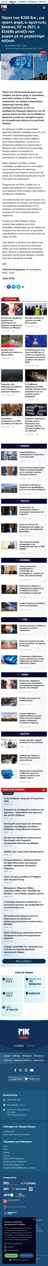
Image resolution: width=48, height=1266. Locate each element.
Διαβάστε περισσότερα (21, 1239)
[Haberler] (35, 996)
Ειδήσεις (16, 1056)
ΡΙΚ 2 (5, 1150)
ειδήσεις (12, 2)
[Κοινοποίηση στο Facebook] (9, 287)
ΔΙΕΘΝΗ (43, 52)
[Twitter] (20, 1071)
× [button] (34, 1219)
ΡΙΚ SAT (6, 1156)
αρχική (4, 2)
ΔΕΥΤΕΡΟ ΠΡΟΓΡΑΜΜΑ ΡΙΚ (14, 1162)
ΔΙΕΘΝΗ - (6, 846)
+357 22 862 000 (13, 1100)
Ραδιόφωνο (39, 1056)
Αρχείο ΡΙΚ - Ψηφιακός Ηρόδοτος (16, 1135)
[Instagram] (26, 1071)
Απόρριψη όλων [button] (26, 1255)
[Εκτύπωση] (22, 286)
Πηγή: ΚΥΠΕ (8, 278)
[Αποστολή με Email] (18, 287)
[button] (5, 1243)
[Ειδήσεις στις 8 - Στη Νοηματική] (35, 982)
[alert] (19, 1240)
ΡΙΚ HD (6, 1153)
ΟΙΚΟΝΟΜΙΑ (25, 560)
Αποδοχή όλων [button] (11, 1255)
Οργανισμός (39, 1060)
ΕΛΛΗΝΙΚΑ (19, 1046)
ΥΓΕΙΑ (24, 620)
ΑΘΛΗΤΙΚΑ (24, 734)
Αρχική (7, 1056)
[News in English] (12, 1010)
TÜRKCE (30, 1046)
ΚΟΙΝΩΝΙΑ (24, 446)
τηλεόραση (22, 2)
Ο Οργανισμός (9, 1132)
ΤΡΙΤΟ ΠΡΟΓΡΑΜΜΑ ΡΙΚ (13, 1165)
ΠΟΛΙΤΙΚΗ (25, 501)
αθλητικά (43, 2)
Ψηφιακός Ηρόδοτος (23, 1060)
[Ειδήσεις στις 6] (12, 996)
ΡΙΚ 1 (5, 1147)
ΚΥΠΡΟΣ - (6, 804)
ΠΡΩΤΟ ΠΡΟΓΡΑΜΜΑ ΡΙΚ (14, 1159)
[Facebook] (16, 1071)
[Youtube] (31, 1071)
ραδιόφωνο (32, 2)
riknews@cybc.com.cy (16, 1105)
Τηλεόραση (27, 1056)
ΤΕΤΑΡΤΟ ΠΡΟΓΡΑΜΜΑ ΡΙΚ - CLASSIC (19, 1168)
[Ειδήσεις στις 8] (12, 982)
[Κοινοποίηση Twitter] (13, 287)
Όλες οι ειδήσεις (23, 961)
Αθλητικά (8, 1060)
